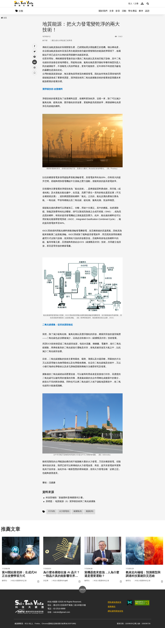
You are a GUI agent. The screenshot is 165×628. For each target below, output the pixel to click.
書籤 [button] (34, 72)
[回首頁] (24, 3)
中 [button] (35, 62)
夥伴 (141, 11)
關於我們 (103, 11)
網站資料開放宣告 (115, 611)
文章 (111, 11)
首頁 (5, 18)
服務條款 (111, 607)
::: (126, 3)
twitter (34, 51)
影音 (118, 11)
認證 (147, 11)
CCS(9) (51, 511)
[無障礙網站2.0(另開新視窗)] (142, 602)
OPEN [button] (82, 589)
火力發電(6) (64, 511)
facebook (34, 46)
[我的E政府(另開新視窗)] (129, 603)
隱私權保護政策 (114, 602)
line (33, 57)
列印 (34, 67)
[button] (147, 3)
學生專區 (132, 11)
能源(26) (89, 511)
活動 (124, 11)
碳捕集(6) (78, 511)
